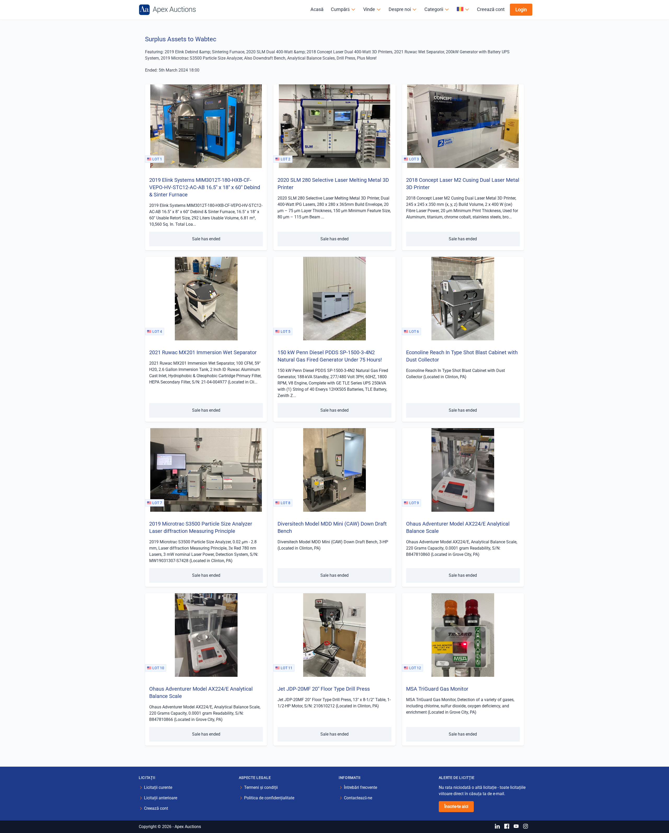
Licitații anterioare (160, 797)
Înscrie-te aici (456, 806)
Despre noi (400, 9)
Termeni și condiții (261, 787)
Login (521, 9)
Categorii (433, 9)
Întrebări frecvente (360, 787)
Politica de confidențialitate (269, 797)
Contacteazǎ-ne (358, 797)
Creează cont (491, 9)
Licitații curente (158, 787)
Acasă (317, 9)
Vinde (369, 9)
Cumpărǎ (340, 9)
